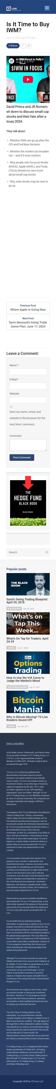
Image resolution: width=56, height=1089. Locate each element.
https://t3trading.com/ (19, 1064)
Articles (11, 648)
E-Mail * (14, 379)
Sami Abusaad (14, 609)
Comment (16, 435)
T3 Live (30, 38)
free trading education (17, 687)
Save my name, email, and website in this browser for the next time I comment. (27, 418)
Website (14, 393)
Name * (14, 365)
